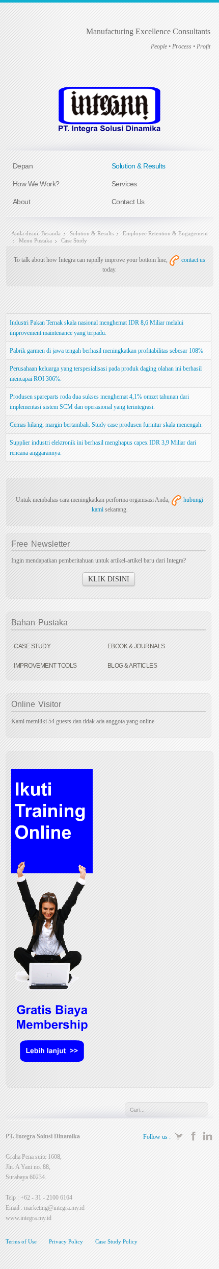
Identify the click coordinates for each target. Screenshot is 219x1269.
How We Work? (36, 184)
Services (124, 184)
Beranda (51, 233)
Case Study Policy (116, 1241)
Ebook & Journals (136, 646)
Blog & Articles (132, 665)
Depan (23, 166)
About (22, 202)
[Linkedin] (207, 1135)
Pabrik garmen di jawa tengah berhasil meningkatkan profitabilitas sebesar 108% (106, 350)
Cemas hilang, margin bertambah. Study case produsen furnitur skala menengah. (106, 424)
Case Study (32, 646)
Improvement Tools (45, 665)
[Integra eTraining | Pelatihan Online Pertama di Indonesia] (52, 921)
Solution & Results (139, 166)
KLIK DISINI (108, 579)
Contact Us (128, 202)
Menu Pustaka (35, 240)
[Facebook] (193, 1135)
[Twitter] (179, 1135)
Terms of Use (21, 1241)
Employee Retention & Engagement (165, 233)
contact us (192, 259)
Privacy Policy (66, 1241)
